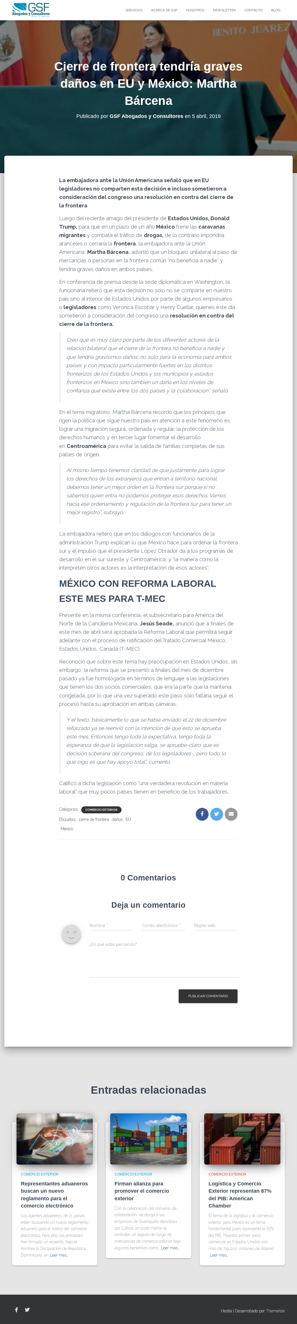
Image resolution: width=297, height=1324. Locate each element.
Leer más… (59, 1255)
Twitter (27, 1310)
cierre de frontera (94, 819)
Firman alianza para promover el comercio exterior (142, 1191)
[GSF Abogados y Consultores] (31, 10)
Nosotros (195, 10)
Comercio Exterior (101, 809)
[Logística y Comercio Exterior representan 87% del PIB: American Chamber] (242, 1138)
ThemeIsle (275, 1311)
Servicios (133, 10)
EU (128, 819)
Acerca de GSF (164, 10)
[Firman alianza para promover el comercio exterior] (148, 1138)
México (67, 828)
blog (275, 10)
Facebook (16, 1310)
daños (117, 819)
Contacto (253, 10)
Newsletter (224, 10)
